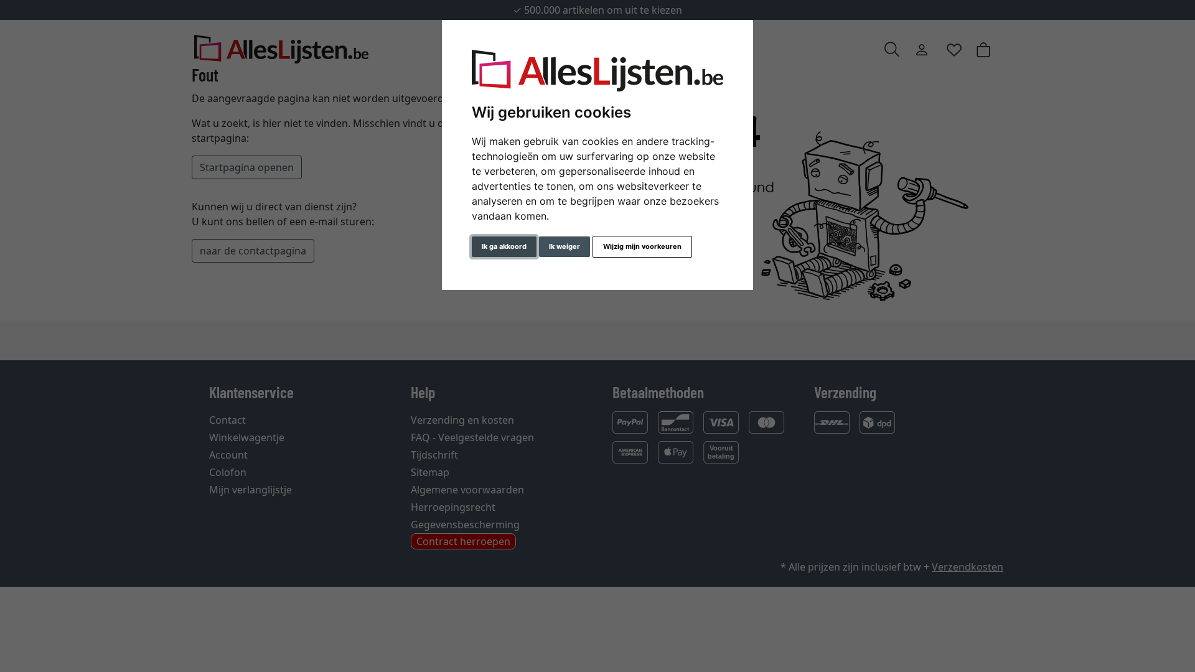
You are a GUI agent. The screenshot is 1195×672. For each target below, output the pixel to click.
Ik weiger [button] (564, 246)
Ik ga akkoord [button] (504, 246)
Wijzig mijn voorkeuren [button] (642, 246)
